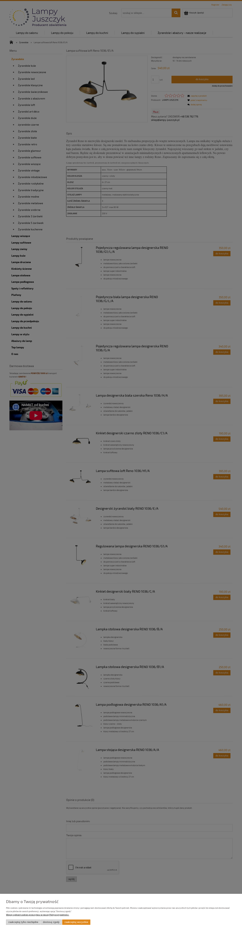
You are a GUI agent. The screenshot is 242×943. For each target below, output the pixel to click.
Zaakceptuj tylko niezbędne (23, 922)
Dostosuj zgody (51, 922)
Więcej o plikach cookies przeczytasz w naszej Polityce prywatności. (37, 914)
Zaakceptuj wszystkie (76, 922)
